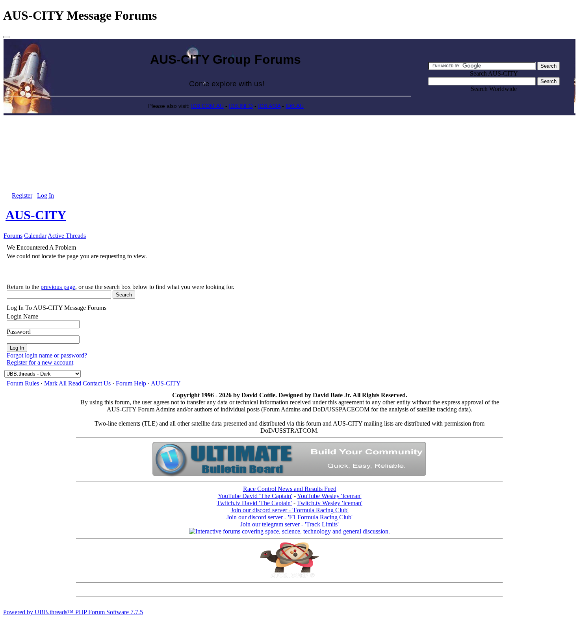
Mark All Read (62, 383)
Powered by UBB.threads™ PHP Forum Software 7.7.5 (73, 612)
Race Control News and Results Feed (289, 488)
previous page (58, 286)
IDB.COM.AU (207, 106)
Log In (45, 195)
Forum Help (131, 383)
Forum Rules (23, 383)
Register (22, 195)
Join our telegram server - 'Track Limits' (289, 524)
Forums (13, 235)
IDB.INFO (241, 106)
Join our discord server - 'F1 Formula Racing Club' (289, 517)
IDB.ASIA (269, 106)
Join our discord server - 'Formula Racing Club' (290, 510)
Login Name (22, 316)
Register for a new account (40, 362)
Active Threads (67, 235)
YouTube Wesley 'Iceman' (329, 496)
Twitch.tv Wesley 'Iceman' (329, 503)
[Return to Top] (6, 37)
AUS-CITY (36, 215)
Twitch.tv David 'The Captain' (254, 503)
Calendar (35, 235)
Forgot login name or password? (47, 355)
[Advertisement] (289, 133)
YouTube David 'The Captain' (255, 496)
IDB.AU (295, 106)
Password (19, 331)
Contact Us (97, 383)
